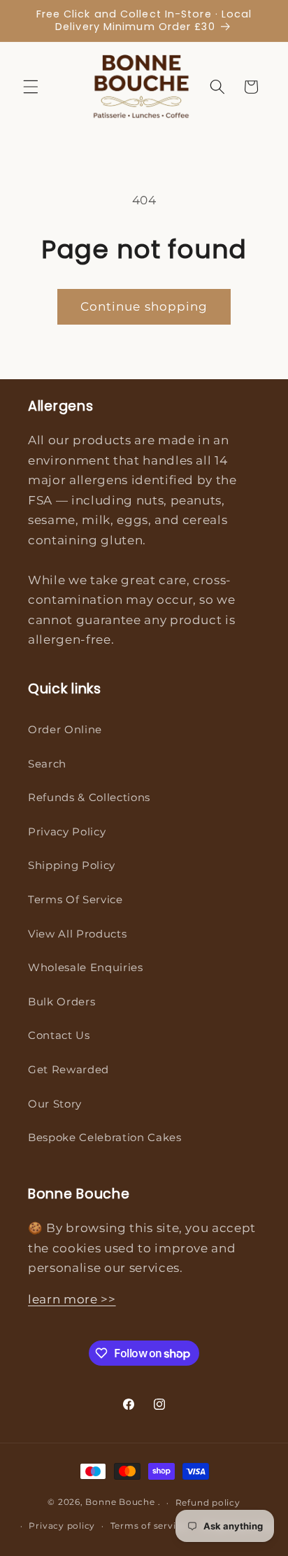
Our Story (55, 1103)
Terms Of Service (75, 899)
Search (47, 763)
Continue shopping (144, 306)
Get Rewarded (68, 1069)
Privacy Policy (67, 831)
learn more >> (72, 1299)
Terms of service (148, 1525)
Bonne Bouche (119, 1502)
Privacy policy (62, 1525)
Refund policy (207, 1502)
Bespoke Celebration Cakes (105, 1137)
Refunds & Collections (89, 797)
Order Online (65, 729)
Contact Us (59, 1035)
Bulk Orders (61, 1001)
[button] (31, 87)
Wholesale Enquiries (85, 967)
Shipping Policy (71, 865)
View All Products (77, 933)
